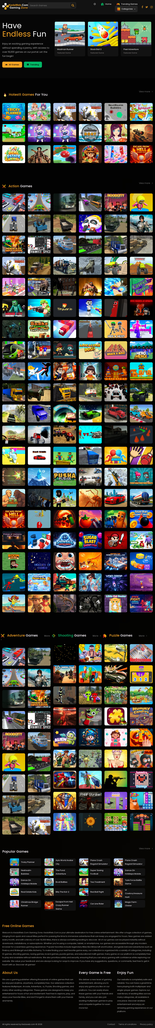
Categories (127, 8)
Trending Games (129, 4)
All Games (13, 64)
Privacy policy (146, 1024)
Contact (111, 1024)
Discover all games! (25, 964)
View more (145, 91)
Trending (34, 64)
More (96, 635)
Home (108, 4)
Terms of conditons (128, 1024)
